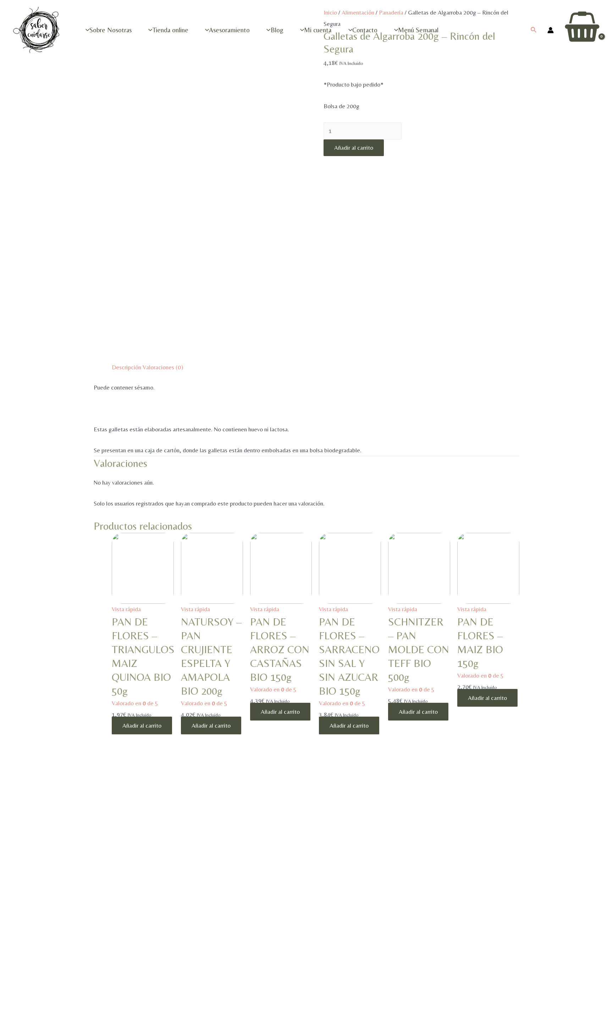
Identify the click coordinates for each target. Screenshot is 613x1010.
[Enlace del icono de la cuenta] (550, 30)
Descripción (126, 367)
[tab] (126, 367)
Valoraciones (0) (163, 367)
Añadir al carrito (353, 147)
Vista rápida (126, 609)
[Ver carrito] (582, 30)
